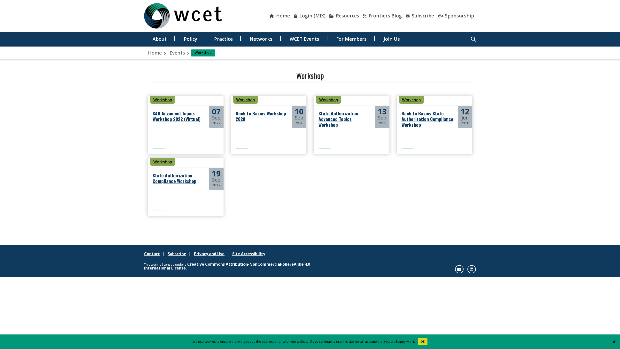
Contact (152, 253)
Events (177, 52)
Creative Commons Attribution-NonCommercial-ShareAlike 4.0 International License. (227, 266)
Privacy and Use (209, 253)
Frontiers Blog (384, 15)
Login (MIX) (312, 15)
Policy (190, 39)
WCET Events (304, 39)
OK (422, 341)
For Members (351, 39)
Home (282, 15)
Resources (347, 15)
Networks (261, 39)
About (160, 39)
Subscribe (422, 15)
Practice (223, 39)
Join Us (392, 39)
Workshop (162, 100)
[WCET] (183, 16)
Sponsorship (459, 15)
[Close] (614, 341)
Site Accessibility (248, 253)
